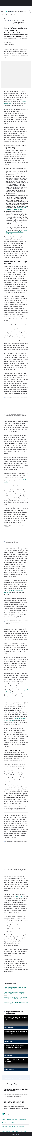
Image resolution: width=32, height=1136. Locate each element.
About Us (4, 1119)
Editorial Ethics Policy (12, 1119)
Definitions (21, 1126)
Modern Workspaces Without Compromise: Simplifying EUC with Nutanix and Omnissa (14, 993)
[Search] (30, 11)
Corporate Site (11, 1122)
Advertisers (11, 1121)
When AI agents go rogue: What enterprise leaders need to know (14, 1101)
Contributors (4, 1126)
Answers (16, 1126)
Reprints (11, 1126)
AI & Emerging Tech (9, 1078)
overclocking (18, 896)
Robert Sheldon (7, 42)
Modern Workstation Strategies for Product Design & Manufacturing (15, 988)
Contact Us (4, 1121)
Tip (5, 18)
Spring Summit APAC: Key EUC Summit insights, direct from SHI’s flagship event (16, 1003)
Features (15, 1128)
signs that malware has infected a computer (16, 232)
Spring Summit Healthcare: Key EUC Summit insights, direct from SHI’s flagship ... (15, 998)
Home (3, 14)
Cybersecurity (20, 1078)
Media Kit (4, 1122)
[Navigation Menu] (2, 11)
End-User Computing (11, 14)
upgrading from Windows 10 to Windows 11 (16, 208)
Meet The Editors (22, 1119)
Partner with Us (18, 1121)
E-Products (4, 1128)
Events (9, 1128)
